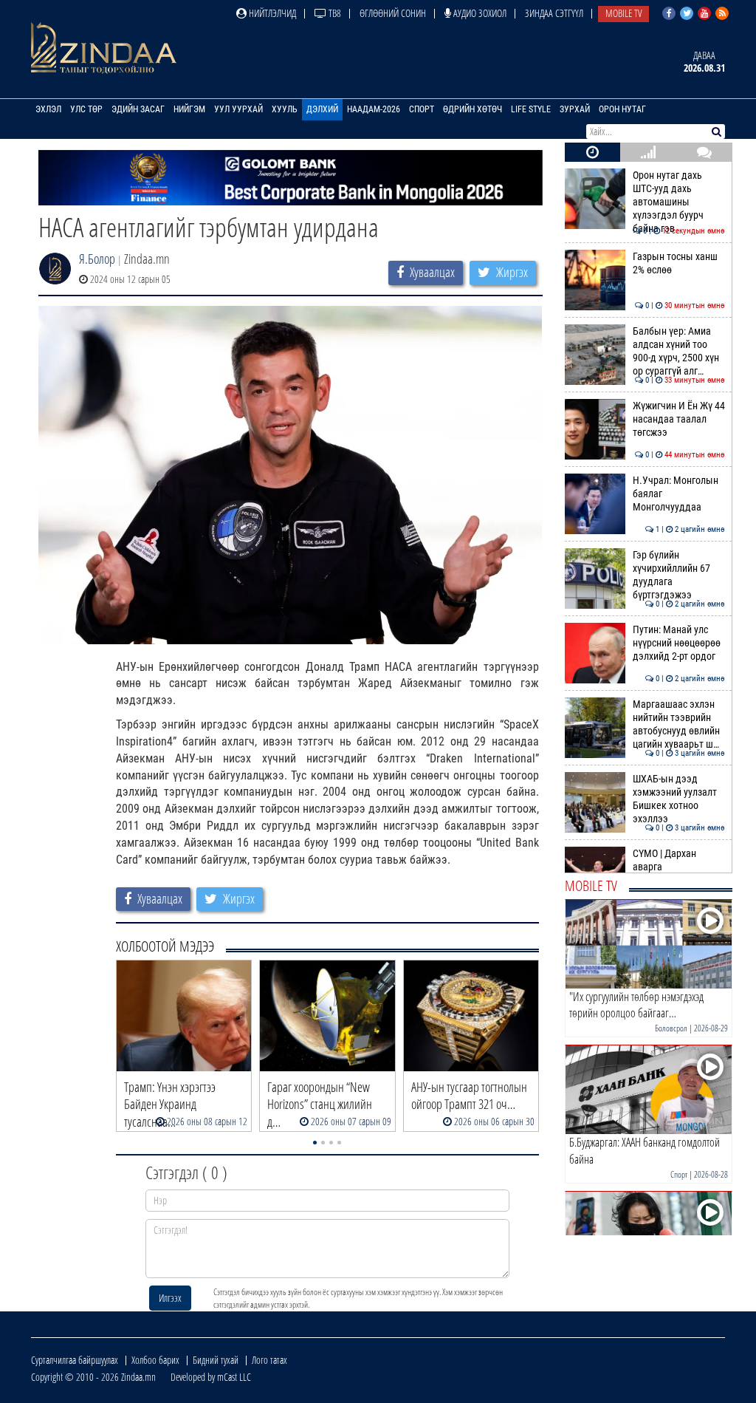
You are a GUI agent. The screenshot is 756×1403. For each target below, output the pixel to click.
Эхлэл (48, 109)
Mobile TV (623, 13)
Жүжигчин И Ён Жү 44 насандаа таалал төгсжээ (679, 420)
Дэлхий (322, 109)
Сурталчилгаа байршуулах (74, 1360)
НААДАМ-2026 (373, 109)
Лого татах (269, 1360)
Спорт (421, 109)
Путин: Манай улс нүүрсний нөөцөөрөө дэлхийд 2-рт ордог (679, 643)
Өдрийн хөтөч (472, 109)
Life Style (531, 109)
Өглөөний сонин (393, 13)
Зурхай (575, 109)
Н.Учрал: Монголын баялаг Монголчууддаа (679, 494)
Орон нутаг (622, 109)
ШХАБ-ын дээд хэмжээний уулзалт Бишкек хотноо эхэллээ (679, 799)
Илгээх (170, 1298)
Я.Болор (97, 258)
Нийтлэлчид (271, 13)
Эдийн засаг (138, 109)
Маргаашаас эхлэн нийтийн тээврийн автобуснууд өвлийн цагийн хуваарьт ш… (679, 724)
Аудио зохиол (478, 13)
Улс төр (86, 109)
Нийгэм (189, 109)
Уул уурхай (238, 109)
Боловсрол (671, 1028)
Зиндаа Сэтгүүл (554, 13)
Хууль (285, 109)
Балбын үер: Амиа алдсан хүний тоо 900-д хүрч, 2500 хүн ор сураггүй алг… (679, 351)
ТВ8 (333, 13)
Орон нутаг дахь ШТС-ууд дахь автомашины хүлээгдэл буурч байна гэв (679, 202)
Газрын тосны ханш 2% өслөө (679, 263)
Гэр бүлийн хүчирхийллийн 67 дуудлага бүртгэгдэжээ (679, 575)
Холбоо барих (155, 1360)
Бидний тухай (215, 1360)
